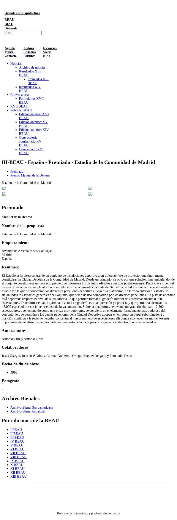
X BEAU (17, 465)
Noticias (16, 63)
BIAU (9, 24)
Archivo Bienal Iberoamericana (31, 407)
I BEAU (16, 430)
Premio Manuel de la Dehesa (30, 175)
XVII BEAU (19, 106)
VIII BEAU (18, 457)
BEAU (9, 19)
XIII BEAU (18, 476)
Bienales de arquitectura (22, 13)
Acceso (47, 52)
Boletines (29, 56)
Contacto (11, 56)
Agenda (10, 48)
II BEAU (16, 433)
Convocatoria (19, 94)
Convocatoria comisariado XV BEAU (30, 141)
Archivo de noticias (32, 67)
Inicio (46, 56)
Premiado (16, 171)
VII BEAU (18, 453)
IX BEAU (17, 461)
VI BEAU (17, 449)
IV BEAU (17, 441)
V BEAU (17, 445)
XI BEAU (17, 468)
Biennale (11, 28)
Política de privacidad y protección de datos (88, 513)
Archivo (29, 48)
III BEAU (17, 437)
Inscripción (50, 48)
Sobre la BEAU (21, 110)
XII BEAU (18, 472)
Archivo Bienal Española (27, 411)
